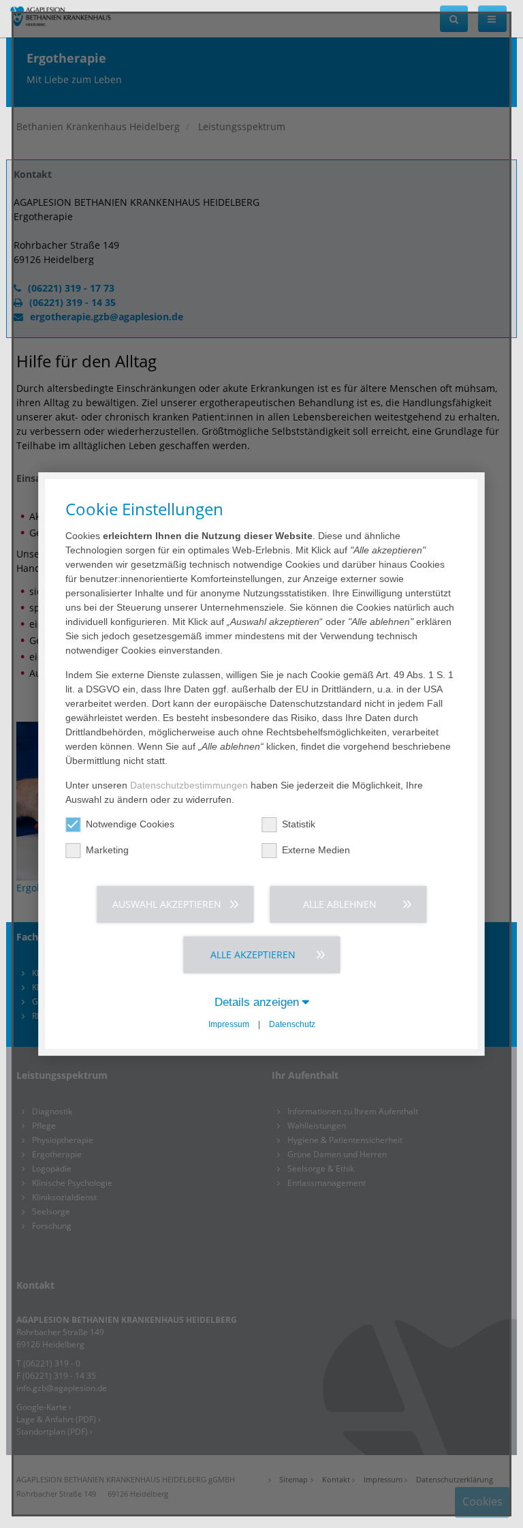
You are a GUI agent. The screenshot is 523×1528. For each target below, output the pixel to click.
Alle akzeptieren (253, 954)
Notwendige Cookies (130, 824)
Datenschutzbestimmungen (189, 785)
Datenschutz (292, 1024)
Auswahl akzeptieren (166, 904)
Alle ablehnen (340, 904)
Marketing (107, 849)
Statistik (298, 824)
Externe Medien (316, 849)
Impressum (228, 1024)
